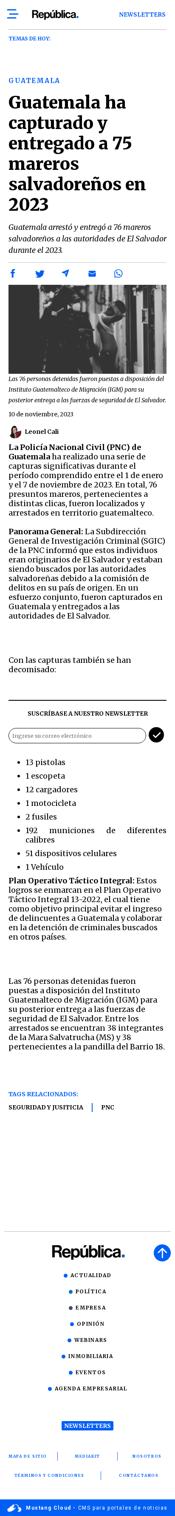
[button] (13, 273)
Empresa (91, 1307)
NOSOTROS (147, 1456)
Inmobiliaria (90, 1356)
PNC (107, 1107)
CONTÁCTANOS (139, 1475)
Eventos (91, 1372)
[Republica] (55, 15)
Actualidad (91, 1275)
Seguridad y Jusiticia (45, 1107)
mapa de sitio (27, 1456)
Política (91, 1291)
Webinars (90, 1340)
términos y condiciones (49, 1475)
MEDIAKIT (87, 1456)
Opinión (90, 1324)
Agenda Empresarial (91, 1388)
